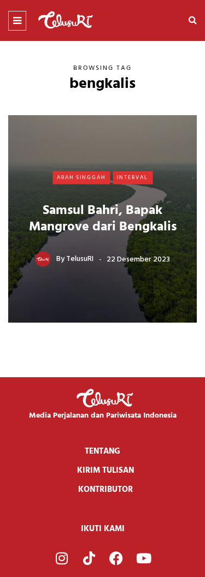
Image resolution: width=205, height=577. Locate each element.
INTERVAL (132, 177)
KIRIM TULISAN (105, 470)
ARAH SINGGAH (81, 177)
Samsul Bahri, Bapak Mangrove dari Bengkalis (103, 218)
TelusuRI (79, 259)
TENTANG (102, 451)
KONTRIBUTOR (105, 489)
